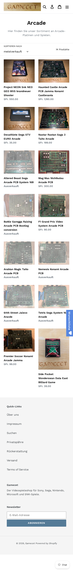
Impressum (14, 423)
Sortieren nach (13, 46)
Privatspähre (15, 442)
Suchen (12, 433)
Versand (12, 460)
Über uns (13, 414)
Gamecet (30, 543)
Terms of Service (18, 469)
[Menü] (67, 7)
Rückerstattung (17, 451)
